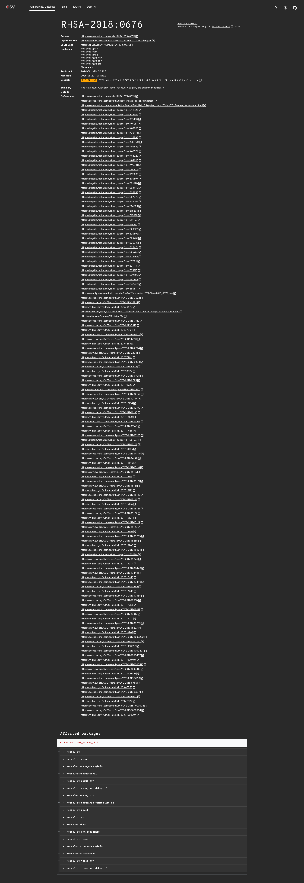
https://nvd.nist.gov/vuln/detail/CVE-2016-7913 (106, 330)
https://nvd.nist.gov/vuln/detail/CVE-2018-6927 (106, 701)
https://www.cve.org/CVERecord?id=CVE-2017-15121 (109, 485)
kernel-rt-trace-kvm (79, 861)
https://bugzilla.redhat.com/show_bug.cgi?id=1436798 (109, 137)
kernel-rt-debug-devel (81, 773)
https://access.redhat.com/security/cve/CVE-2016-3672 (110, 298)
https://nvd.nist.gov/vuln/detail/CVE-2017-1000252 (108, 646)
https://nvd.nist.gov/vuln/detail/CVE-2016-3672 (106, 307)
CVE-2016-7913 (89, 52)
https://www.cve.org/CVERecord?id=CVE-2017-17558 (109, 600)
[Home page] (10, 8)
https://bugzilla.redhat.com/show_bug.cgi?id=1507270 (109, 197)
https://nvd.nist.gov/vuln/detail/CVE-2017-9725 (106, 385)
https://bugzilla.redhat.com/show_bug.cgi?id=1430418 (109, 133)
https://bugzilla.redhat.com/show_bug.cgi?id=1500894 (109, 178)
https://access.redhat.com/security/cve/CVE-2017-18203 (111, 623)
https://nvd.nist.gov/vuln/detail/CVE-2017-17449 (107, 591)
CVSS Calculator (188, 80)
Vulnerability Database (42, 7)
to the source (221, 26)
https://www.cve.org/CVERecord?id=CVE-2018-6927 (109, 696)
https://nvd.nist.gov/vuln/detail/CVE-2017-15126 (107, 504)
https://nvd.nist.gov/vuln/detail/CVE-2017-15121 (106, 490)
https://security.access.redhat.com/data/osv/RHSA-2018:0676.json (116, 40)
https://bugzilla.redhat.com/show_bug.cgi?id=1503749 (109, 188)
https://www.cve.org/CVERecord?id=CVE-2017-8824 (109, 366)
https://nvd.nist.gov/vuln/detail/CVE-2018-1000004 (108, 715)
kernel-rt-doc (75, 817)
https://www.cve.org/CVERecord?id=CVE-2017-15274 (109, 559)
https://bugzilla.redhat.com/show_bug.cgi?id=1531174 (109, 266)
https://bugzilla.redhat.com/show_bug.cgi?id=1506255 (109, 192)
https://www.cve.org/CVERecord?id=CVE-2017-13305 (109, 444)
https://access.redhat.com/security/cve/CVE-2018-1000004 (112, 705)
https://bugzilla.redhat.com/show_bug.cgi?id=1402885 (109, 128)
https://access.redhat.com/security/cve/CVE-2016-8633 (110, 334)
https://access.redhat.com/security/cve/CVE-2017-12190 (110, 408)
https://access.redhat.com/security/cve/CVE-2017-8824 (110, 362)
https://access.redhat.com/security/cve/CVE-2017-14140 (111, 453)
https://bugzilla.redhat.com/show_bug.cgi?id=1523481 (109, 238)
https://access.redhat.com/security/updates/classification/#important (117, 101)
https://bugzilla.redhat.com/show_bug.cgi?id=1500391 (109, 554)
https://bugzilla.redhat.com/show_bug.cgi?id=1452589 (109, 146)
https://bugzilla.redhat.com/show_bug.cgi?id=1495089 (109, 174)
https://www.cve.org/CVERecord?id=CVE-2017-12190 (109, 412)
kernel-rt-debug (76, 759)
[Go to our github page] (295, 8)
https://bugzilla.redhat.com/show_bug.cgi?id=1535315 (109, 270)
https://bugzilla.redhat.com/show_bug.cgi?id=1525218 (109, 243)
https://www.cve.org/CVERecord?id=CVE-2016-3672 (109, 302)
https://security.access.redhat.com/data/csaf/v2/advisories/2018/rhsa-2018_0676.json (127, 293)
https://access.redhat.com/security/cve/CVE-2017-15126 (110, 495)
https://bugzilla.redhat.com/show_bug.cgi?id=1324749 (109, 114)
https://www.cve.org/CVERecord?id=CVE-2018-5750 (109, 683)
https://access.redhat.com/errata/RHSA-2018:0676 (108, 36)
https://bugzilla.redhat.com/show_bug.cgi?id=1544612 (109, 279)
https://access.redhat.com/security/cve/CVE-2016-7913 (110, 321)
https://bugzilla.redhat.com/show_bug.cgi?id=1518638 (109, 215)
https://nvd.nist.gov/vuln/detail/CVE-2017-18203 (107, 632)
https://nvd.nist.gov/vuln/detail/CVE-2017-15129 (107, 531)
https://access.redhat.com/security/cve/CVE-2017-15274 (111, 550)
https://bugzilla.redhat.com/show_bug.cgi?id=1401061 (109, 123)
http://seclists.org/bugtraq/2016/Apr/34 (102, 316)
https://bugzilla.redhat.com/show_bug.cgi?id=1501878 (109, 183)
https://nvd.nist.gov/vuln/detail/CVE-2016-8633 (106, 343)
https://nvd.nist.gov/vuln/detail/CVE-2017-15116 (106, 476)
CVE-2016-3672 (89, 49)
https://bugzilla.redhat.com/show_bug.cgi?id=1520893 (109, 233)
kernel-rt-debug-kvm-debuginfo (86, 788)
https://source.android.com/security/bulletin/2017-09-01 (110, 389)
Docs (89, 7)
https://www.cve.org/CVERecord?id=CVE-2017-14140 (109, 458)
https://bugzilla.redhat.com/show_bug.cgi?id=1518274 (109, 211)
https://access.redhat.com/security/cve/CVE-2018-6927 (110, 692)
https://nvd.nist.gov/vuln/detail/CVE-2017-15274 (107, 563)
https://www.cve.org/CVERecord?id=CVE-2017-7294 (109, 353)
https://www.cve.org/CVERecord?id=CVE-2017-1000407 (111, 655)
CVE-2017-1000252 (91, 58)
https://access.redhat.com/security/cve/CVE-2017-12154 (110, 394)
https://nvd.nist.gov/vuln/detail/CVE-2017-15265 (107, 545)
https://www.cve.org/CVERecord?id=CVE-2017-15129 (109, 527)
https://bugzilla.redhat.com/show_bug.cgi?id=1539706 (109, 275)
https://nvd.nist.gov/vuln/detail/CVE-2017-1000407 (108, 660)
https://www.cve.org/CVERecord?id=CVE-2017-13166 (109, 426)
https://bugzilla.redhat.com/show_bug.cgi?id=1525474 (109, 247)
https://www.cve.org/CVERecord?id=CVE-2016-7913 (108, 325)
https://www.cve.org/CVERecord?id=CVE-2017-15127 (109, 513)
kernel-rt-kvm (75, 824)
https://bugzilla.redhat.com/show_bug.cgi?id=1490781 (109, 165)
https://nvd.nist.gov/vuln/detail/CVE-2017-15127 (107, 518)
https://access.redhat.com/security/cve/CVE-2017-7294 (110, 348)
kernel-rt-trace (76, 839)
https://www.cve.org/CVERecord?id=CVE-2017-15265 (109, 540)
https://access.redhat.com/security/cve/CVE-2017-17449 (111, 582)
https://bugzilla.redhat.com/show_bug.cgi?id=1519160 (109, 220)
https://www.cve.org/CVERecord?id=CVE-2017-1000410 (110, 669)
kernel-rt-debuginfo (79, 795)
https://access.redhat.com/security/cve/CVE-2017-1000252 (112, 637)
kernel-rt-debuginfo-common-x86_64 (89, 802)
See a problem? (187, 23)
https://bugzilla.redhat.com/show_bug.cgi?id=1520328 (109, 229)
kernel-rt (72, 752)
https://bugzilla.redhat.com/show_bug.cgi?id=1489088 (109, 160)
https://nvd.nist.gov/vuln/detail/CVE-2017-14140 (107, 463)
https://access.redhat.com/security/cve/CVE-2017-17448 (111, 568)
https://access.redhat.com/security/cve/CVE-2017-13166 (110, 421)
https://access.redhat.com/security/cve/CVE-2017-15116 (110, 467)
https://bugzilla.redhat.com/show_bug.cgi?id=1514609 (109, 206)
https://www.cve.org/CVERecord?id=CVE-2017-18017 (109, 614)
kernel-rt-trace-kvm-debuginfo (86, 868)
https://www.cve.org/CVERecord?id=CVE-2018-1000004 (111, 710)
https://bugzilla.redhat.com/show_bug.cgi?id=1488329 (109, 156)
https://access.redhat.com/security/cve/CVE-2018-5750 (110, 678)
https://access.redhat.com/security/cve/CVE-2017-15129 (110, 522)
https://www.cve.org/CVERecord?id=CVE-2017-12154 (109, 398)
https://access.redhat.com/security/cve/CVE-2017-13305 (110, 435)
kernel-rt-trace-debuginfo (83, 846)
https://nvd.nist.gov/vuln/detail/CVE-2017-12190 (107, 417)
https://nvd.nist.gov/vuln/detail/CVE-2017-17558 (107, 605)
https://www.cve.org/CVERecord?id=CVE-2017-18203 (109, 628)
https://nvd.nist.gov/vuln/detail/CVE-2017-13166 (107, 430)
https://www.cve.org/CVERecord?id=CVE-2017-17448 (109, 573)
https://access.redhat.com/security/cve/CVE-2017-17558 (111, 595)
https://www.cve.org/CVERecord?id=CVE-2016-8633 (109, 339)
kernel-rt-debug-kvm (79, 781)
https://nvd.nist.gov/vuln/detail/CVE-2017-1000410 (108, 673)
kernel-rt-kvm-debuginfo (82, 832)
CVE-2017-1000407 (91, 61)
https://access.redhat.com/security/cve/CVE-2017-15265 (111, 536)
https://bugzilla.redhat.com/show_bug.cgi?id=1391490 (109, 119)
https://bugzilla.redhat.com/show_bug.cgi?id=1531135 (109, 261)
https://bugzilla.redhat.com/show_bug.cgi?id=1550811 (109, 288)
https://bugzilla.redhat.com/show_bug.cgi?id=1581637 (109, 440)
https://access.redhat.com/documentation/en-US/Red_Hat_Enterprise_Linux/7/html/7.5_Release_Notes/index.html (142, 105)
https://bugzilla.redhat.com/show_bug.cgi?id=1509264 (109, 201)
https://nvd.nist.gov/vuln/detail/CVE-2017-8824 (106, 371)
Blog (64, 7)
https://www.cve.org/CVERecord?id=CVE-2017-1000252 (111, 641)
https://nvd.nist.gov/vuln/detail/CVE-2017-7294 (106, 357)
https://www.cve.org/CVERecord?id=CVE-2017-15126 (109, 499)
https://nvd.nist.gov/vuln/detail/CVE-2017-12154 (107, 403)
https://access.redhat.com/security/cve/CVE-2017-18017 (110, 609)
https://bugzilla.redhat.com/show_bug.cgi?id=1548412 (109, 284)
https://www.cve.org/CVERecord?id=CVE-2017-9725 (109, 380)
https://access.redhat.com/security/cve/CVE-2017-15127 (110, 508)
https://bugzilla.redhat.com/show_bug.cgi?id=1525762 (109, 252)
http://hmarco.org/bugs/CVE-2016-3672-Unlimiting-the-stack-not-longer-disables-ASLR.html (130, 311)
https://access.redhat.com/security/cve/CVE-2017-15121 (110, 481)
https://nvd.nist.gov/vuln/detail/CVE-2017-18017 (107, 618)
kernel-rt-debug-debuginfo (83, 766)
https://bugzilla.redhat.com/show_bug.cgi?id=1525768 (109, 256)
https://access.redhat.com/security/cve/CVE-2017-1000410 (112, 664)
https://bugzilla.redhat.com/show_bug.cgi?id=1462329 (109, 151)
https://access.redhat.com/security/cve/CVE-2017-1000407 (112, 650)
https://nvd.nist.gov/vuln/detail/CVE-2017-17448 (107, 577)
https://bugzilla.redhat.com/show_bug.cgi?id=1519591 (109, 224)
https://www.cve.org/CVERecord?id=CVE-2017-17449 (109, 586)
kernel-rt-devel (76, 810)
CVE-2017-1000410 (91, 64)
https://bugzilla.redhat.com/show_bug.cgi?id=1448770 (110, 142)
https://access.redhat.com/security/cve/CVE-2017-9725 (110, 376)
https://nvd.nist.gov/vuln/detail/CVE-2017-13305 (107, 449)
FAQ (75, 7)
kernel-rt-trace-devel (81, 853)
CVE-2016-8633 (89, 55)
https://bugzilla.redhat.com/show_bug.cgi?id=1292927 (109, 110)
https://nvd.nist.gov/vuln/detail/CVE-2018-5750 (106, 687)
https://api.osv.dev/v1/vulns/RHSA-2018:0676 (105, 45)
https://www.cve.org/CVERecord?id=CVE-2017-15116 (109, 472)
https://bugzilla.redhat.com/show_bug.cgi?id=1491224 (109, 169)
